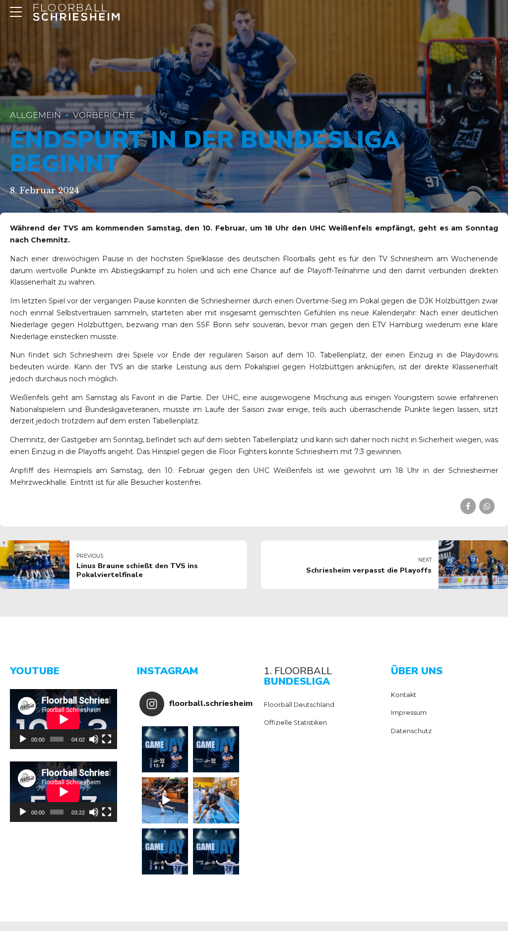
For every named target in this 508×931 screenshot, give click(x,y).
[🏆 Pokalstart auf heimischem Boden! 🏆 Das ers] (216, 749)
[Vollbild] (107, 739)
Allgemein (35, 115)
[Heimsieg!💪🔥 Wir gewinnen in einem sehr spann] (165, 851)
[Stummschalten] (94, 739)
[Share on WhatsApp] (487, 506)
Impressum (409, 712)
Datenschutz (411, 731)
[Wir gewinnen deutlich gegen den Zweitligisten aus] (165, 749)
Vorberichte (104, 115)
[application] (63, 719)
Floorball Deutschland (299, 704)
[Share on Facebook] (468, 506)
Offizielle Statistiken (295, 722)
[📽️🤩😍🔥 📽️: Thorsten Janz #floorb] (165, 800)
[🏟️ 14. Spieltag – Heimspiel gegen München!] (216, 851)
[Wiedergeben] (23, 739)
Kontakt (403, 694)
